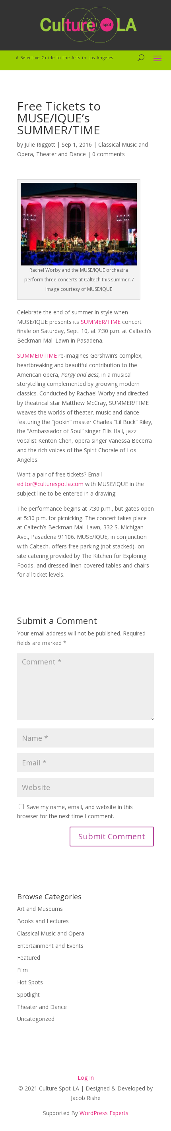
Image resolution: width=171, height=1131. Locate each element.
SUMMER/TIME (100, 321)
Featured (28, 957)
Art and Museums (40, 908)
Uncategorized (35, 1019)
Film (22, 970)
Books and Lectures (43, 921)
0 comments (108, 154)
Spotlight (28, 994)
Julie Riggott (40, 144)
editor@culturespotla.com (50, 484)
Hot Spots (30, 982)
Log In (86, 1077)
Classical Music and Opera (50, 933)
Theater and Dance (61, 154)
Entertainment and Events (50, 945)
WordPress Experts (104, 1113)
